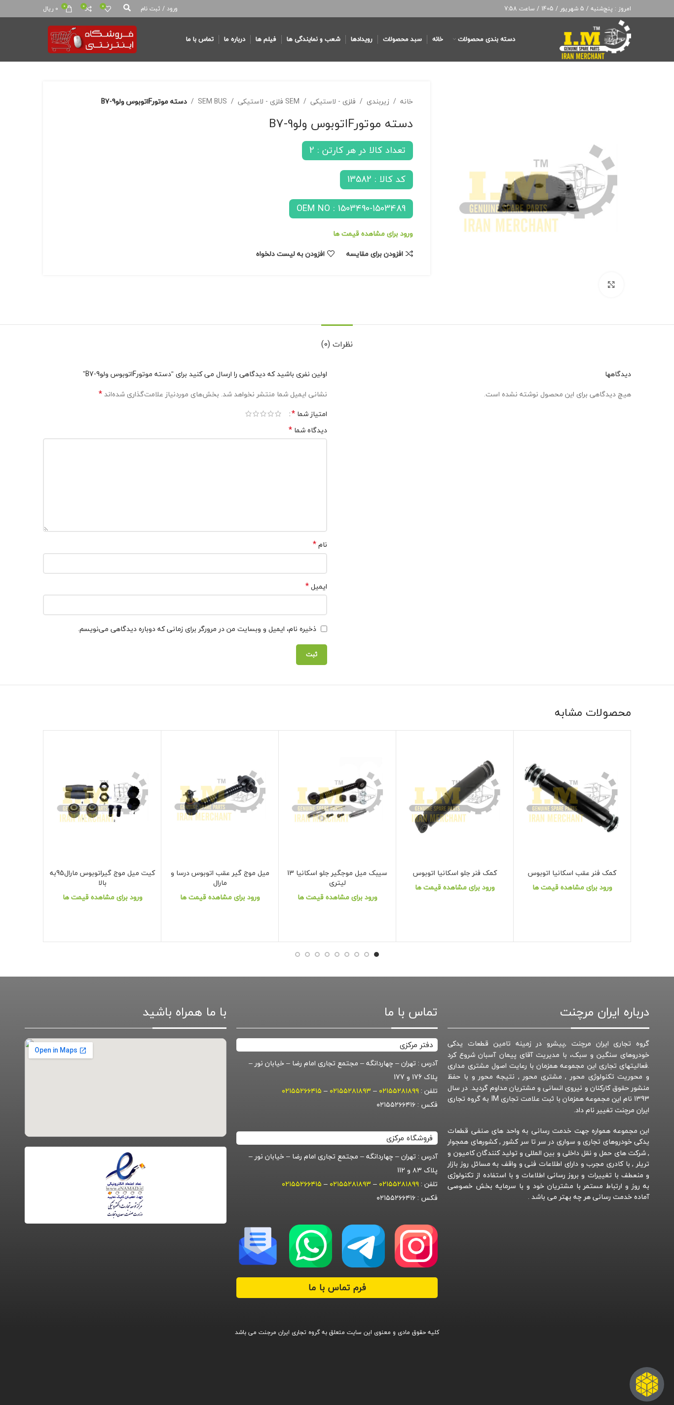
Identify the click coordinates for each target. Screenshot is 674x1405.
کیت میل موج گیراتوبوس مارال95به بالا (102, 878)
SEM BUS (212, 101)
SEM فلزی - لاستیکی (269, 101)
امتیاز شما (309, 414)
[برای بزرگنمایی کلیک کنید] (611, 284)
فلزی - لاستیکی (333, 101)
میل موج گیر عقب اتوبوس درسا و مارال (220, 878)
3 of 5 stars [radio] (263, 413)
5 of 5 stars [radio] (248, 413)
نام (320, 544)
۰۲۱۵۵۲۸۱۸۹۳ (350, 1091)
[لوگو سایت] (595, 38)
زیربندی (378, 101)
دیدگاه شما (308, 430)
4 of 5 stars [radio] (256, 413)
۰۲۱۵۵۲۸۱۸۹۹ (399, 1091)
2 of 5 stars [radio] (270, 413)
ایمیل (316, 586)
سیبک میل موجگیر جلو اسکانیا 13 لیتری (337, 878)
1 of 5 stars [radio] (278, 413)
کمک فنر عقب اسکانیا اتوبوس (572, 873)
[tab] (337, 339)
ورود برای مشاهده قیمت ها (373, 233)
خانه (406, 101)
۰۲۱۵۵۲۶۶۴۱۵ (302, 1091)
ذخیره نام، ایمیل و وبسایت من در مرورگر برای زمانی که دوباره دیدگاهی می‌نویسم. (197, 629)
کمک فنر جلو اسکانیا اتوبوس (455, 873)
